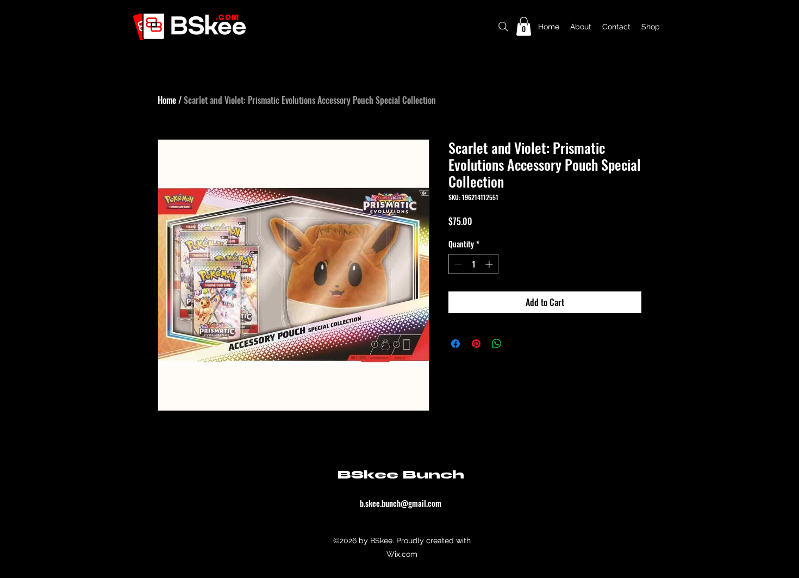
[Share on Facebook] (455, 343)
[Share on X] (517, 343)
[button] (524, 26)
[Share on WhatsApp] (496, 343)
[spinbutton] (473, 264)
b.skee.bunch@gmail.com (400, 503)
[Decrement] (457, 264)
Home (167, 100)
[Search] (503, 26)
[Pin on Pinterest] (476, 343)
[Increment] (490, 264)
